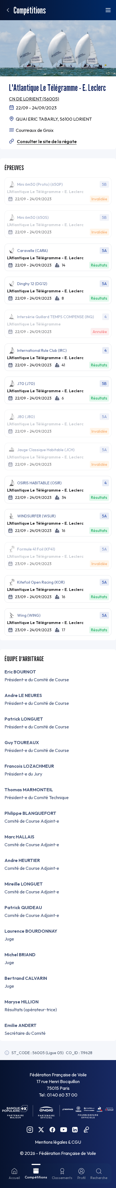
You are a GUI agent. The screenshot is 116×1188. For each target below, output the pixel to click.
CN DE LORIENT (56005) (34, 99)
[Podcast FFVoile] (86, 1129)
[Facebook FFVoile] (52, 1129)
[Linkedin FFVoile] (74, 1129)
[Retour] (8, 10)
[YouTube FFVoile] (63, 1129)
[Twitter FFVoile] (41, 1129)
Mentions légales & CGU (58, 1142)
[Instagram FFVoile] (29, 1129)
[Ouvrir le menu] (108, 10)
